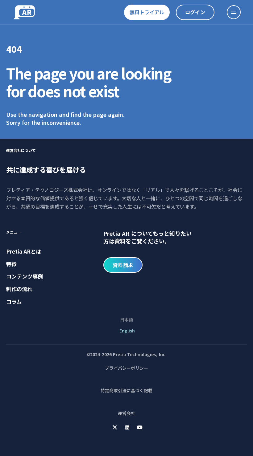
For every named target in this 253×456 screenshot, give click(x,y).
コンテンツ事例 (24, 276)
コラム (14, 301)
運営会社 (126, 413)
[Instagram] (114, 427)
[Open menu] (234, 12)
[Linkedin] (127, 427)
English (126, 331)
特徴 (11, 264)
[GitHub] (140, 427)
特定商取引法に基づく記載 (126, 390)
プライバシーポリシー (126, 368)
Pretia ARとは (23, 251)
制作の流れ (19, 289)
